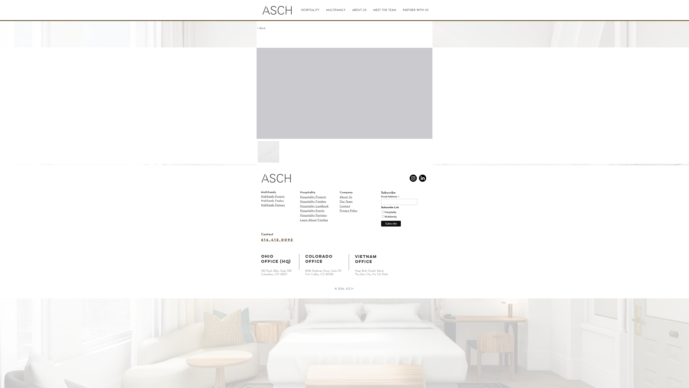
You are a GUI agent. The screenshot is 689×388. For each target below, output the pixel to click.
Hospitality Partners (313, 215)
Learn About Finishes (314, 220)
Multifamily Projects (273, 196)
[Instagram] (413, 178)
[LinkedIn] (422, 178)
